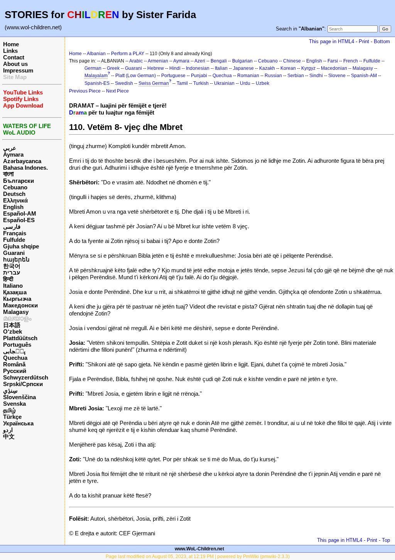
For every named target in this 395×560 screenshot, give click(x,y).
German (92, 68)
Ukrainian (224, 83)
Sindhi (316, 75)
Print (364, 41)
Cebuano (15, 187)
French (350, 61)
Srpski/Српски (23, 384)
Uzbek (262, 83)
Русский (14, 371)
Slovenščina (19, 397)
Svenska (14, 403)
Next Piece (117, 91)
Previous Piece (85, 91)
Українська (18, 423)
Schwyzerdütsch (25, 377)
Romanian (248, 75)
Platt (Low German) (135, 75)
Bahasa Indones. (25, 167)
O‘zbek (12, 331)
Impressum (18, 70)
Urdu (245, 83)
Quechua (15, 357)
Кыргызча (17, 298)
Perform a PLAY (127, 53)
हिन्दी (8, 279)
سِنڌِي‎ (10, 390)
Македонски (20, 305)
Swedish (124, 83)
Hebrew (155, 68)
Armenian (158, 61)
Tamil (182, 83)
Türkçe (12, 416)
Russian (273, 75)
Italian (221, 68)
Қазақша (15, 292)
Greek (113, 68)
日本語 (11, 325)
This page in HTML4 (331, 41)
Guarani (14, 253)
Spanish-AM (364, 75)
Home (11, 44)
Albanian (96, 53)
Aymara (13, 154)
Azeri (199, 61)
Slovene (337, 75)
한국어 (11, 266)
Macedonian (334, 68)
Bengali (219, 61)
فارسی (11, 226)
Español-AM (19, 213)
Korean (288, 68)
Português (17, 344)
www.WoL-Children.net (199, 549)
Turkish (201, 83)
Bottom (382, 41)
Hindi (175, 68)
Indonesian (197, 68)
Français (14, 233)
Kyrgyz (308, 68)
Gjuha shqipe (21, 246)
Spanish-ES (97, 83)
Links (10, 50)
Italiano (13, 285)
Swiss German (153, 83)
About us (15, 64)
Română (14, 364)
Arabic (136, 61)
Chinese (292, 61)
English (13, 207)
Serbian (295, 75)
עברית (11, 272)
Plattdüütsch (20, 338)
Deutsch (14, 194)
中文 (9, 436)
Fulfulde (14, 239)
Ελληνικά (15, 200)
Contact (13, 57)
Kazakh (267, 68)
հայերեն (16, 259)
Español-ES (19, 220)
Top (386, 540)
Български (18, 180)
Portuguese (173, 75)
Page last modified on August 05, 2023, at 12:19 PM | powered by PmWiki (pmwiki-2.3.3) (198, 556)
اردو (8, 430)
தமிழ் (9, 410)
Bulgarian (242, 61)
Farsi (332, 61)
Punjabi (199, 75)
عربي (9, 148)
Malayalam (96, 75)
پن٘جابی (14, 351)
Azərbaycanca (22, 161)
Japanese (243, 68)
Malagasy (16, 312)
